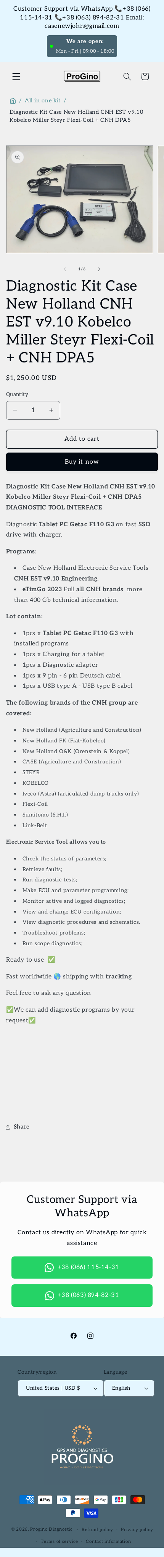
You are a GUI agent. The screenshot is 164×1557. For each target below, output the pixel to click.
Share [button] (22, 1127)
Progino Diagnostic (51, 1529)
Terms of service (59, 1541)
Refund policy (97, 1529)
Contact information (108, 1541)
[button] (16, 76)
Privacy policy (137, 1529)
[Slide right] (99, 269)
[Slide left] (64, 269)
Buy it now (82, 462)
